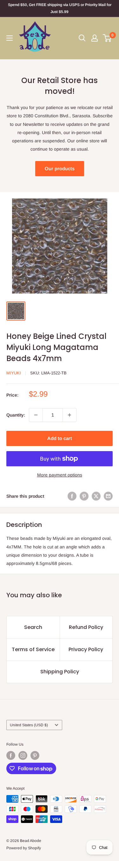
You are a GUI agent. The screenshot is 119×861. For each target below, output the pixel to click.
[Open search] (82, 38)
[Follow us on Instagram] (22, 755)
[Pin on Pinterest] (84, 496)
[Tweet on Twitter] (96, 496)
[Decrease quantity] (36, 415)
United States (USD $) (29, 725)
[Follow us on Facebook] (10, 755)
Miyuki (13, 373)
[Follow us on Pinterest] (34, 755)
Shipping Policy (59, 671)
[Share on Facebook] (72, 496)
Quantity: (15, 415)
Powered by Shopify (23, 848)
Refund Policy (86, 627)
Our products (60, 168)
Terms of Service (33, 649)
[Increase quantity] (69, 415)
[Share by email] (108, 496)
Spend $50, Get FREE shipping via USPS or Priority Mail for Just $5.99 (59, 8)
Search (33, 627)
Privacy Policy (86, 649)
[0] (107, 38)
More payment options (59, 474)
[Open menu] (9, 38)
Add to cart (59, 438)
